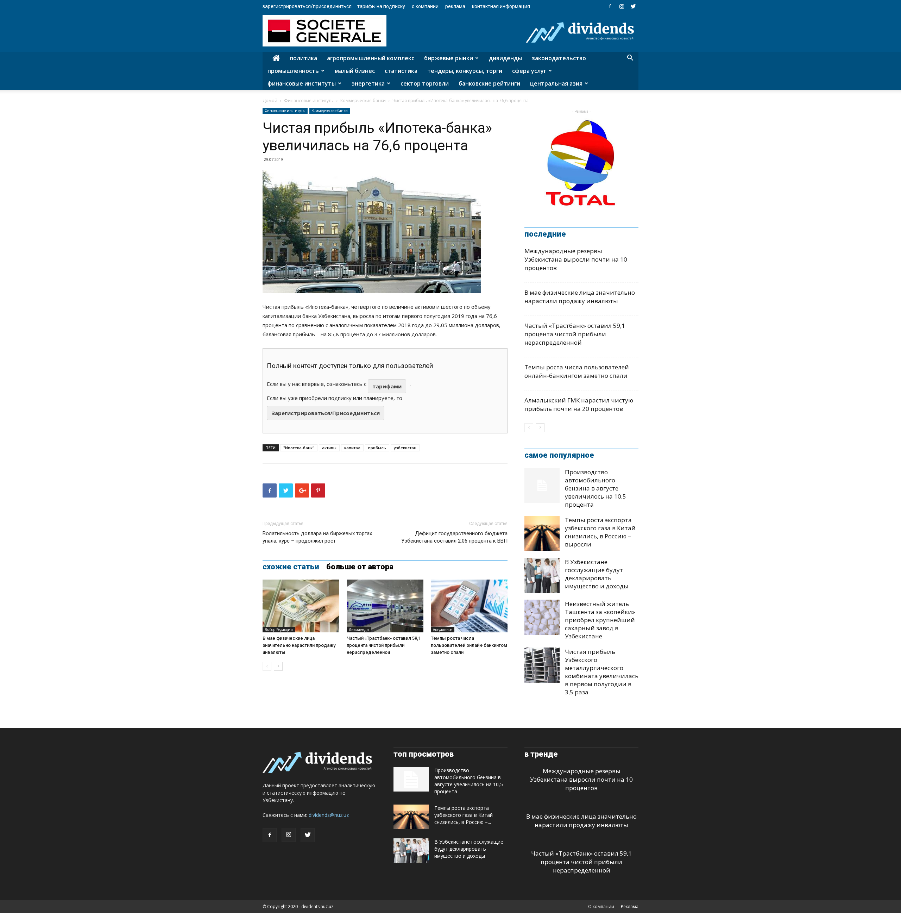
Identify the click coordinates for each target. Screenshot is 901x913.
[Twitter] (633, 6)
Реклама (455, 6)
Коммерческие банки (363, 101)
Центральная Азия (556, 83)
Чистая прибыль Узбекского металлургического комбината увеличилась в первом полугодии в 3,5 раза (601, 672)
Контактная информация (501, 6)
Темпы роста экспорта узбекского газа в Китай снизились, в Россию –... (463, 815)
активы (329, 447)
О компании (425, 6)
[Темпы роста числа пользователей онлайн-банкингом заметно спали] (469, 606)
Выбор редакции (279, 629)
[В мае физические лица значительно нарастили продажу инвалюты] (301, 606)
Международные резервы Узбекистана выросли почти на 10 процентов (575, 259)
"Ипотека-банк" (298, 447)
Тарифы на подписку (381, 6)
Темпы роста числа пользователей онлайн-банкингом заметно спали (469, 645)
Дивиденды (505, 58)
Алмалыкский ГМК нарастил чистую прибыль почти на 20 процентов (578, 404)
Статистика (401, 71)
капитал (352, 447)
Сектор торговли (425, 83)
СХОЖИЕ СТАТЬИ (291, 567)
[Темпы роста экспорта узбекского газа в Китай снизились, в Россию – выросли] (542, 533)
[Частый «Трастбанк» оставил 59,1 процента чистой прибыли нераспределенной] (385, 606)
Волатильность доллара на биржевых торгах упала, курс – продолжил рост (317, 537)
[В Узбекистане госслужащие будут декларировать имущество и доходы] (542, 575)
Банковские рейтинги (489, 83)
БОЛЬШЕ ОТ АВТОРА (359, 567)
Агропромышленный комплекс (370, 58)
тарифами (387, 386)
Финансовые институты (301, 83)
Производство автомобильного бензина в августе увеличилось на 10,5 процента (595, 488)
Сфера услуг (529, 71)
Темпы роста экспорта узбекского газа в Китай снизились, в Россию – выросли (600, 532)
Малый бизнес (355, 71)
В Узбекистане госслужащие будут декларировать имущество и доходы (597, 574)
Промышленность (293, 71)
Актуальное (442, 629)
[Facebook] (610, 6)
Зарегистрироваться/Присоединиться (307, 6)
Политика (303, 58)
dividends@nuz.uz (329, 815)
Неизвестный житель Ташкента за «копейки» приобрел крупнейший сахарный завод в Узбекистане (600, 620)
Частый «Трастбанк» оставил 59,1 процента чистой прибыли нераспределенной (384, 645)
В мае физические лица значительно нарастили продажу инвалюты (299, 645)
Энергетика (368, 83)
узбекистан (405, 447)
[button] (630, 58)
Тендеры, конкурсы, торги (464, 71)
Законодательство (559, 58)
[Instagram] (621, 6)
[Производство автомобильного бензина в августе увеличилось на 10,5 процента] (542, 485)
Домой (270, 101)
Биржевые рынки (448, 58)
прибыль (377, 447)
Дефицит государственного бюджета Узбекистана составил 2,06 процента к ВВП (454, 537)
